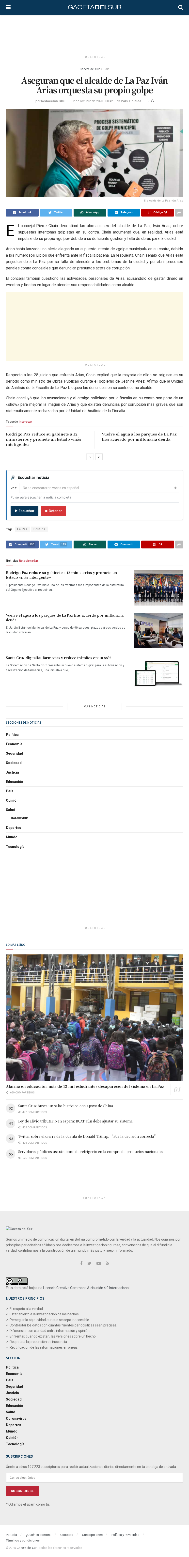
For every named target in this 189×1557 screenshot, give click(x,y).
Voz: (14, 488)
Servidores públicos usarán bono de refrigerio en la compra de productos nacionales (90, 1151)
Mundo (11, 837)
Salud (10, 810)
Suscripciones (92, 1535)
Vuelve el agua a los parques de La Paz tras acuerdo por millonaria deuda (139, 436)
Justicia (12, 772)
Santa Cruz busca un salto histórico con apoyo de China (65, 1105)
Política (135, 101)
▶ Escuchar (24, 511)
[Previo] (90, 456)
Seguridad (14, 753)
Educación (14, 782)
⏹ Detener (53, 511)
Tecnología (15, 847)
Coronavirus (20, 818)
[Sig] (99, 456)
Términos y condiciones (23, 1540)
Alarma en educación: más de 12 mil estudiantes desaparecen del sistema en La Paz (85, 1086)
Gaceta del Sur (90, 69)
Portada (11, 1535)
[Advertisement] (95, 33)
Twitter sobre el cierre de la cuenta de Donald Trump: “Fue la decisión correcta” (88, 1136)
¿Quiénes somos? (38, 1535)
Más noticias (95, 706)
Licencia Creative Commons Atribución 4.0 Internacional (86, 1288)
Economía (14, 744)
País (107, 69)
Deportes (13, 828)
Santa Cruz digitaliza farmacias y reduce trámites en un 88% (58, 657)
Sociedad (14, 763)
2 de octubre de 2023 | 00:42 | (93, 101)
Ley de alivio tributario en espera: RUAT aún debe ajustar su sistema (75, 1121)
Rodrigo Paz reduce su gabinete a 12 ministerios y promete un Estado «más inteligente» (43, 439)
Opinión (12, 800)
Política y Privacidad (125, 1535)
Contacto (66, 1535)
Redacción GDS (53, 101)
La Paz (22, 529)
